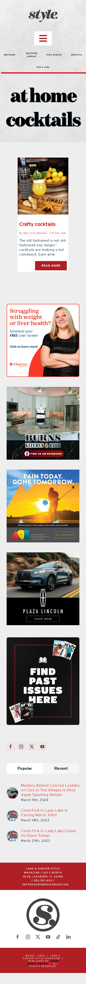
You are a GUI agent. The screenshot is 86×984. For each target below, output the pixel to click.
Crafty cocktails (37, 224)
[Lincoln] (43, 555)
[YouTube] (42, 747)
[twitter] (38, 937)
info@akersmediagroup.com (45, 884)
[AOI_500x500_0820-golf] (43, 472)
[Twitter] (32, 747)
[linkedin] (68, 937)
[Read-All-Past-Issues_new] (43, 639)
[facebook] (18, 937)
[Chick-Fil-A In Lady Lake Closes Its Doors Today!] (12, 833)
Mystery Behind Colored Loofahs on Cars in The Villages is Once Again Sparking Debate (50, 790)
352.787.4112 (43, 880)
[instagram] (28, 937)
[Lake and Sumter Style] (43, 306)
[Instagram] (21, 747)
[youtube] (48, 937)
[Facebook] (11, 747)
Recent (61, 768)
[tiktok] (58, 937)
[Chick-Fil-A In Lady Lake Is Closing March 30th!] (12, 812)
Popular (24, 768)
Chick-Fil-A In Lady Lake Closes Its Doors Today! (48, 833)
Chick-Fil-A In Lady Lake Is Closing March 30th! (44, 812)
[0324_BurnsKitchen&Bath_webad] (43, 389)
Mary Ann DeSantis (35, 233)
